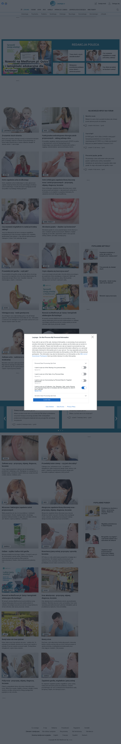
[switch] (83, 367)
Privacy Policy (71, 406)
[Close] (93, 337)
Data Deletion (50, 406)
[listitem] (60, 363)
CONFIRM (46, 400)
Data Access (60, 406)
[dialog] (60, 372)
